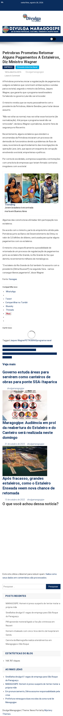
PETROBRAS (31, 340)
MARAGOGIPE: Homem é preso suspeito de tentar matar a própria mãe (33, 605)
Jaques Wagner (17, 340)
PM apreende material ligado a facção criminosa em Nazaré (30, 624)
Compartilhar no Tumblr (16, 302)
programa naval (44, 340)
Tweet (8, 299)
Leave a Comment (12, 76)
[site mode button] (53, 39)
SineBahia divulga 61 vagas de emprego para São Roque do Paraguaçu (32, 614)
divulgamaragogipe (35, 72)
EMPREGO (8, 67)
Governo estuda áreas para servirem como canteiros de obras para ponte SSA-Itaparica (29, 377)
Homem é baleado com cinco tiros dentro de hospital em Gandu (32, 633)
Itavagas (13, 279)
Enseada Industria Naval (27, 67)
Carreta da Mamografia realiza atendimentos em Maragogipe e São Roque (29, 642)
